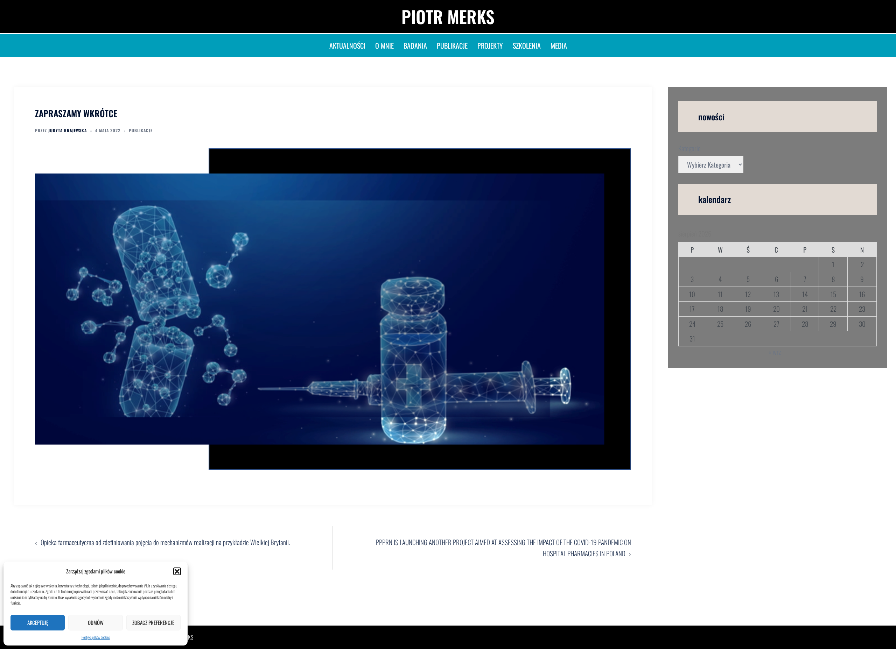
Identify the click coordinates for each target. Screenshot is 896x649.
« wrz (775, 352)
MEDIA (559, 45)
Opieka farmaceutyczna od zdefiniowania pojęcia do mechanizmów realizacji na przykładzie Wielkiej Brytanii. (166, 542)
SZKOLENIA (527, 45)
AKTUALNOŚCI (347, 45)
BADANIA (415, 45)
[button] (177, 571)
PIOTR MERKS (448, 16)
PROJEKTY (490, 45)
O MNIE (384, 45)
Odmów (96, 622)
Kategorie (689, 148)
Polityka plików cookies (96, 637)
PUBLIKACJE (452, 45)
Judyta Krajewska (67, 130)
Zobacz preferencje (153, 622)
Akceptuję (37, 622)
